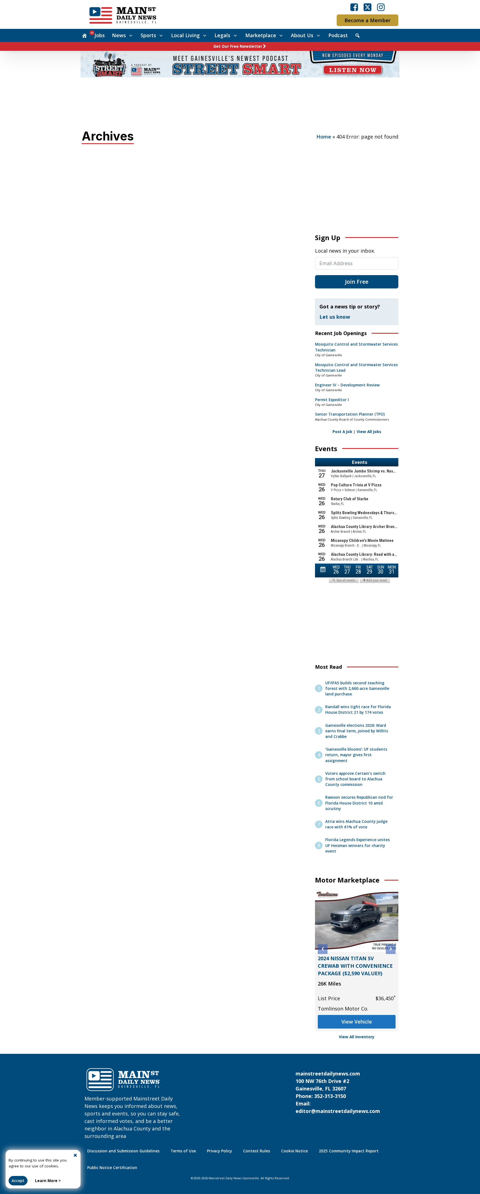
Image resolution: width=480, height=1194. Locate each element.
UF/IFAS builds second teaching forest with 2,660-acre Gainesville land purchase (357, 688)
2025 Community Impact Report (349, 1150)
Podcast (338, 35)
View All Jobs (369, 431)
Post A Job (342, 431)
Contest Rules (256, 1150)
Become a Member (367, 20)
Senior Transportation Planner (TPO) (350, 414)
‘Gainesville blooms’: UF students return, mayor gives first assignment (356, 755)
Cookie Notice (294, 1150)
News (119, 35)
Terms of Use (183, 1150)
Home (323, 136)
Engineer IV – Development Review (347, 385)
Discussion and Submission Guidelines (123, 1150)
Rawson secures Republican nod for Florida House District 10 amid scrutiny (359, 803)
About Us (302, 35)
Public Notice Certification (112, 1167)
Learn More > (48, 1180)
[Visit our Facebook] (354, 7)
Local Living (185, 35)
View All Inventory (356, 1036)
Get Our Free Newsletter (237, 46)
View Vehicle (356, 1021)
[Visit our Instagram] (380, 7)
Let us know (334, 316)
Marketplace (260, 35)
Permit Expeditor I (332, 399)
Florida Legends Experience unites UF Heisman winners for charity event (357, 845)
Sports (148, 35)
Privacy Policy (219, 1150)
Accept (18, 1180)
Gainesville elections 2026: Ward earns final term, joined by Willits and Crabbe (356, 731)
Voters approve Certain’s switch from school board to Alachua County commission (355, 779)
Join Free (356, 281)
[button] (323, 949)
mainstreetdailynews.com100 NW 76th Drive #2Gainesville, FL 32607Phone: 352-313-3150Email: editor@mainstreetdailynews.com (338, 1092)
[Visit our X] (367, 7)
